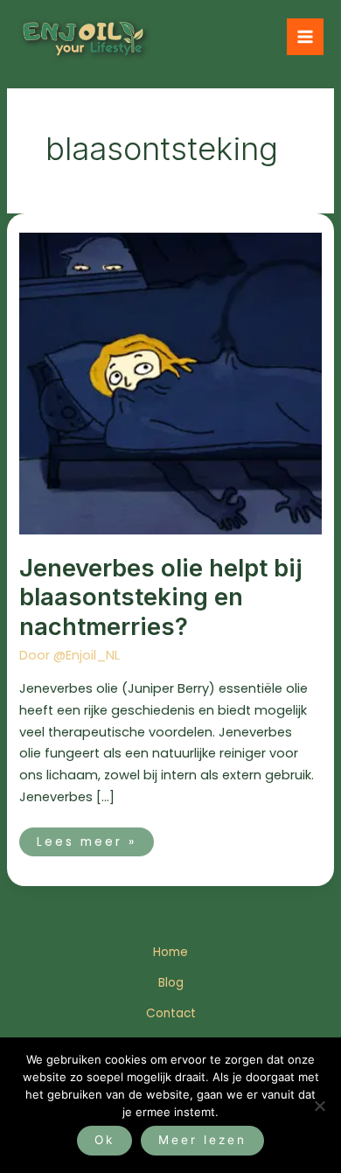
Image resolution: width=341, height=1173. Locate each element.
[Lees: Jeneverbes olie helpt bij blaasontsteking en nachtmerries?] (170, 382)
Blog (171, 982)
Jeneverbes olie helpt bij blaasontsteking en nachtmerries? (161, 597)
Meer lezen (202, 1140)
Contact (171, 1013)
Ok (104, 1140)
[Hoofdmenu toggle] (305, 36)
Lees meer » (95, 838)
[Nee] (319, 1105)
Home (170, 952)
